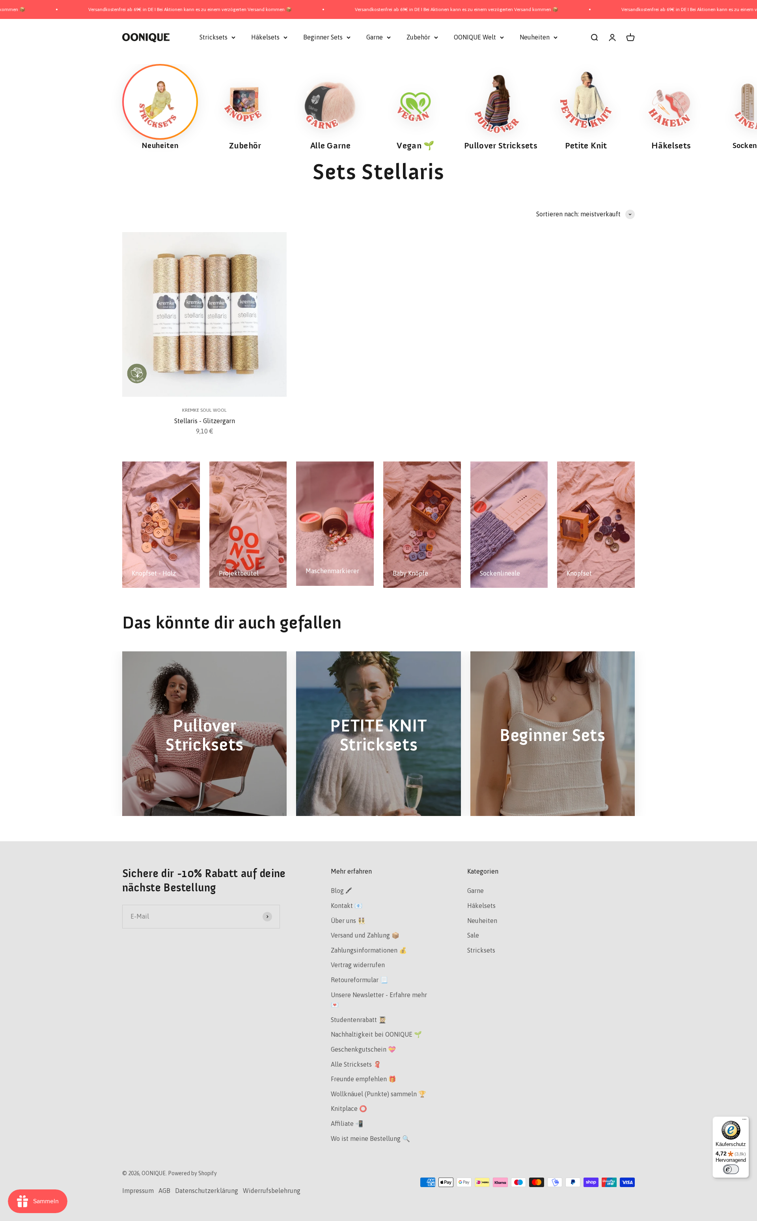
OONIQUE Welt (475, 37)
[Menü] (744, 1121)
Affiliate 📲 (347, 1123)
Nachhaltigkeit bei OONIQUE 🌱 (376, 1034)
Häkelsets (265, 37)
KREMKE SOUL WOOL (204, 410)
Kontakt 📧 (346, 905)
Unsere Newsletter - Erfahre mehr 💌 (379, 1000)
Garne (374, 37)
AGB (164, 1190)
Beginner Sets (323, 37)
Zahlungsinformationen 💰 (369, 950)
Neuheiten (535, 37)
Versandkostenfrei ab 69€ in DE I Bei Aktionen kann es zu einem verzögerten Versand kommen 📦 (124, 9)
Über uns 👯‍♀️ (348, 920)
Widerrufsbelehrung (271, 1190)
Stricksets (213, 37)
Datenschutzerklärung (206, 1190)
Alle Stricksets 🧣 (356, 1064)
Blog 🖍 (341, 890)
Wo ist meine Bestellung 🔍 (370, 1138)
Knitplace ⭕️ (349, 1108)
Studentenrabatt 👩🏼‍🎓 (358, 1019)
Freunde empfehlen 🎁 (363, 1078)
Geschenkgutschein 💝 (363, 1049)
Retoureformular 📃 (359, 979)
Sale (473, 935)
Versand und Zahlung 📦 (365, 935)
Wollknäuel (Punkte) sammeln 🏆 (378, 1093)
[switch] (731, 1169)
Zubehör (418, 37)
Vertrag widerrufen (358, 964)
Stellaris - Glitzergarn (204, 420)
